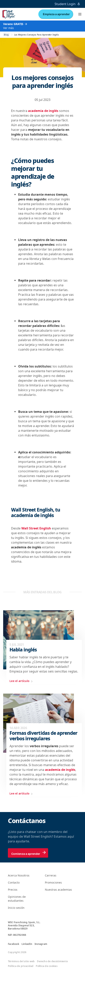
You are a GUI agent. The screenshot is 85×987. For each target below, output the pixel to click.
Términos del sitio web (21, 961)
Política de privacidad (20, 966)
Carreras (50, 875)
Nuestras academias (58, 889)
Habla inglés (23, 649)
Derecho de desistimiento (52, 961)
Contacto (14, 882)
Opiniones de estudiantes (17, 898)
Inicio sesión (16, 908)
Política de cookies (47, 966)
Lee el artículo (19, 681)
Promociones (53, 882)
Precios (12, 889)
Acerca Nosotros (18, 875)
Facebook (13, 944)
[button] (80, 14)
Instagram (41, 944)
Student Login (65, 4)
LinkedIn (27, 944)
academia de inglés (43, 111)
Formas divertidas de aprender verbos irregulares (43, 735)
